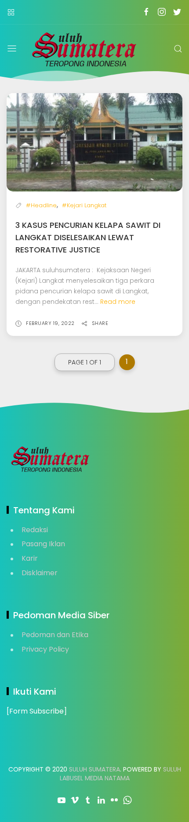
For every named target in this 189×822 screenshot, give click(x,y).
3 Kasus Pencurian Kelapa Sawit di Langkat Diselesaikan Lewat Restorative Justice (87, 237)
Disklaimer (40, 573)
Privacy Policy (45, 649)
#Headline (41, 205)
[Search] (178, 49)
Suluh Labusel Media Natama (120, 773)
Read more (117, 301)
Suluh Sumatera (94, 769)
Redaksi (35, 530)
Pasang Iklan (43, 544)
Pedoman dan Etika (55, 635)
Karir (30, 558)
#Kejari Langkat (84, 205)
